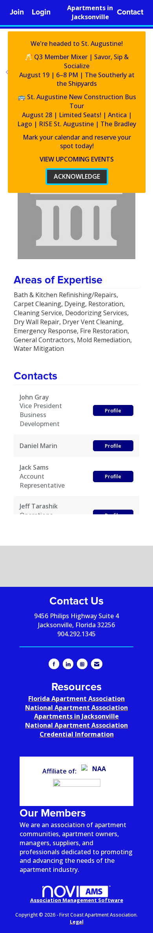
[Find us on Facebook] (54, 664)
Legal (77, 921)
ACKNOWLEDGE (77, 176)
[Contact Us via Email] (96, 664)
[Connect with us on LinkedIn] (68, 664)
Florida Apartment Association (76, 698)
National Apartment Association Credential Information (76, 730)
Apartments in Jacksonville (90, 12)
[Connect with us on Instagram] (82, 664)
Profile (113, 410)
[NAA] (96, 771)
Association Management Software (76, 900)
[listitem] (17, 12)
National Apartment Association (76, 707)
